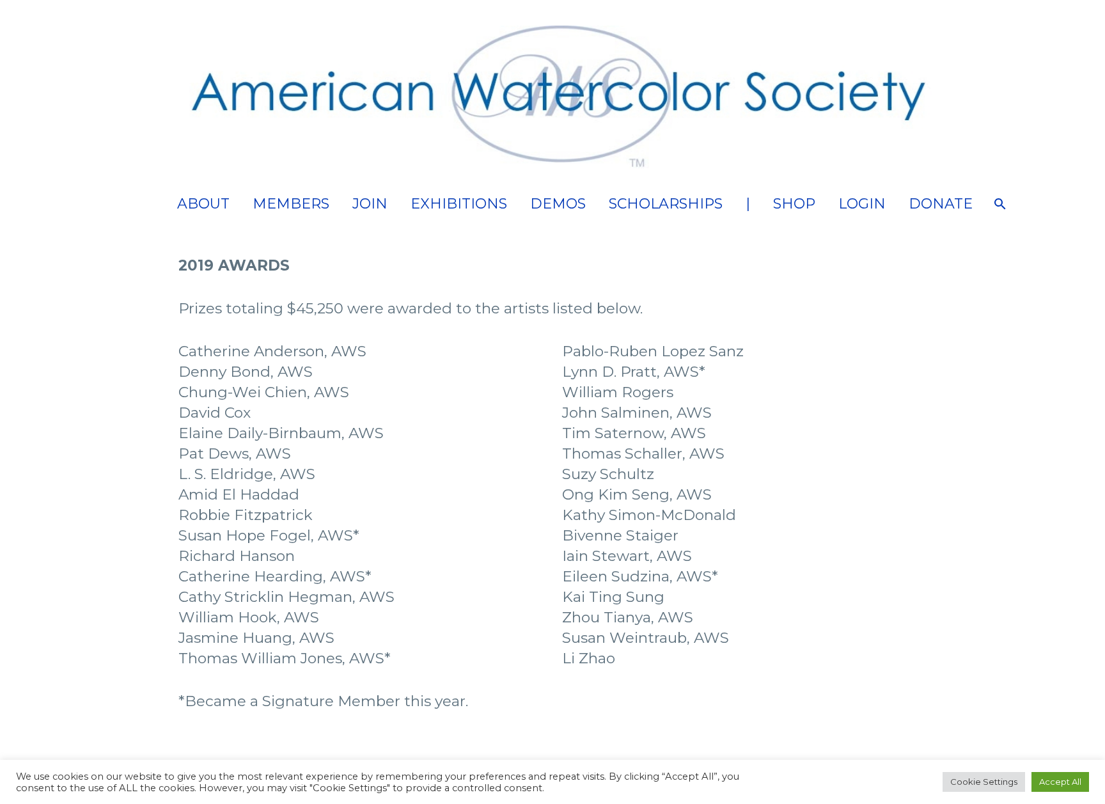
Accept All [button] (1060, 781)
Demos (558, 204)
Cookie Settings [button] (983, 781)
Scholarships (666, 204)
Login (862, 204)
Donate (941, 204)
